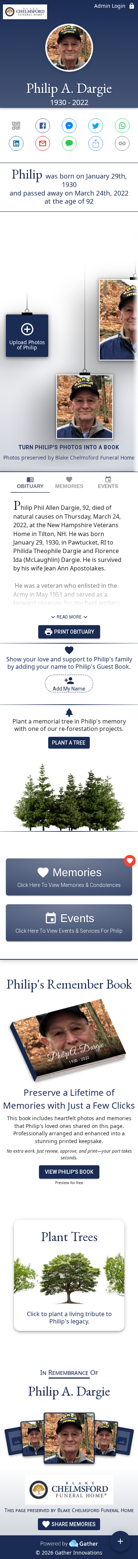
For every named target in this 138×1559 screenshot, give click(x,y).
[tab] (30, 482)
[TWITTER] (95, 125)
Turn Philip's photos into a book (69, 447)
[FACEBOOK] (42, 125)
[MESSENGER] (69, 125)
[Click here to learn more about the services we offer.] (69, 1491)
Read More (69, 617)
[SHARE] (95, 143)
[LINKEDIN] (16, 143)
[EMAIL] (42, 143)
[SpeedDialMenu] (120, 1541)
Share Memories (73, 1524)
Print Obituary (73, 632)
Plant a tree (68, 743)
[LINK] (122, 143)
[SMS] (69, 143)
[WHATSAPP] (122, 125)
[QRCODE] (16, 125)
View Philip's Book (69, 1172)
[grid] (69, 354)
